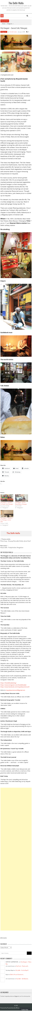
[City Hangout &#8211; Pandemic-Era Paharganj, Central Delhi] (6, 513)
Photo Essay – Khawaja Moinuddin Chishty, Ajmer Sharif (15, 541)
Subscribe (25, 1009)
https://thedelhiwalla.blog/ (8, 683)
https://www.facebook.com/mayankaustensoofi (14, 687)
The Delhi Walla (13, 32)
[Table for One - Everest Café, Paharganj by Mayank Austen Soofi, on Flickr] (15, 255)
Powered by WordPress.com (14, 1008)
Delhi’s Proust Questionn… (17, 974)
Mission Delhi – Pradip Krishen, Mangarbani (11, 547)
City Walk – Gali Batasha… (22, 979)
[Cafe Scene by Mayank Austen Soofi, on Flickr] (15, 62)
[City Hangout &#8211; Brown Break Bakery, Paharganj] (21, 498)
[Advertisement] (15, 859)
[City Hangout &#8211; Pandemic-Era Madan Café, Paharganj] (6, 498)
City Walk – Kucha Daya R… (22, 970)
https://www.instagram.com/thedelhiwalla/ (13, 685)
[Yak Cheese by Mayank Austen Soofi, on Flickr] (15, 411)
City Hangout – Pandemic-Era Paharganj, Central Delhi (6, 519)
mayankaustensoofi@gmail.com (15, 690)
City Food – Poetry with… (22, 966)
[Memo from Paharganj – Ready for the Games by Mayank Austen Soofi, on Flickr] (15, 372)
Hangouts (9, 24)
